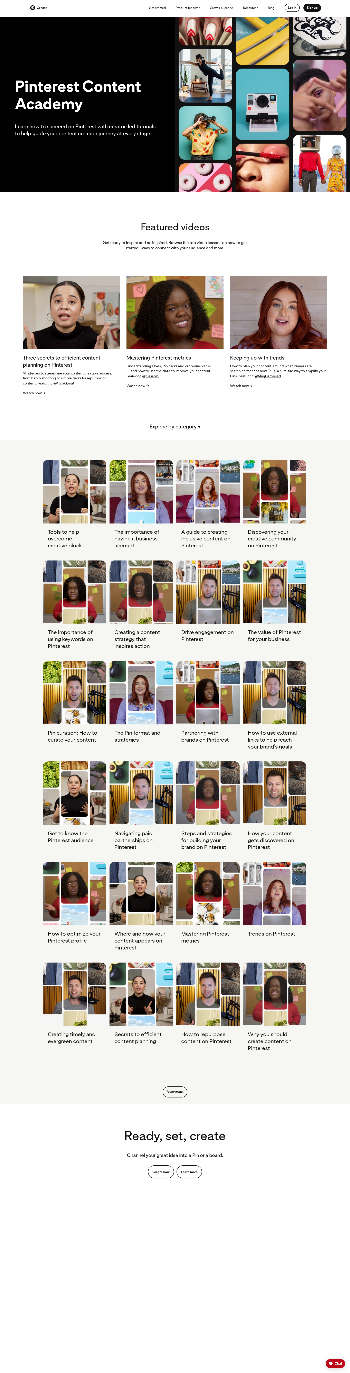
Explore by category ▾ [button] (175, 426)
